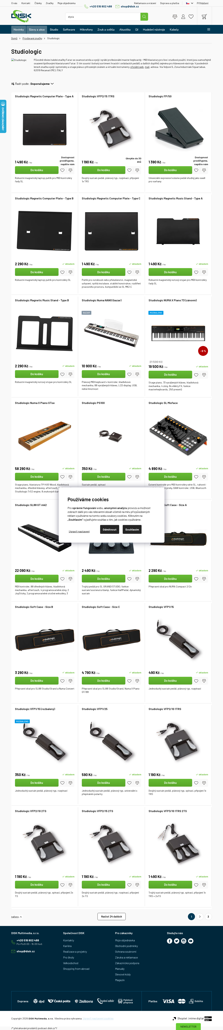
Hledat (144, 17)
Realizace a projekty (75, 951)
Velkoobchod (70, 963)
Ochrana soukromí (125, 951)
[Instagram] (183, 941)
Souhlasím (132, 529)
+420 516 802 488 (101, 6)
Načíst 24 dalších (111, 916)
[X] (176, 941)
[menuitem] (18, 30)
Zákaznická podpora (127, 963)
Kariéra (67, 946)
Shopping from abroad (76, 968)
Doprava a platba (169, 3)
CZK (188, 3)
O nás (14, 3)
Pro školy (68, 957)
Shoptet (182, 1018)
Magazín (120, 980)
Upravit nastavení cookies (98, 1018)
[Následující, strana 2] (199, 916)
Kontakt (26, 3)
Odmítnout (110, 529)
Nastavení (79, 531)
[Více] (206, 29)
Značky (49, 3)
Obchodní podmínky (126, 946)
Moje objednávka (66, 3)
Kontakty (68, 940)
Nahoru (15, 916)
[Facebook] (169, 941)
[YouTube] (190, 941)
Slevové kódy (123, 974)
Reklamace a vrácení (145, 3)
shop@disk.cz (130, 6)
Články (38, 3)
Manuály (119, 968)
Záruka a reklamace (126, 957)
